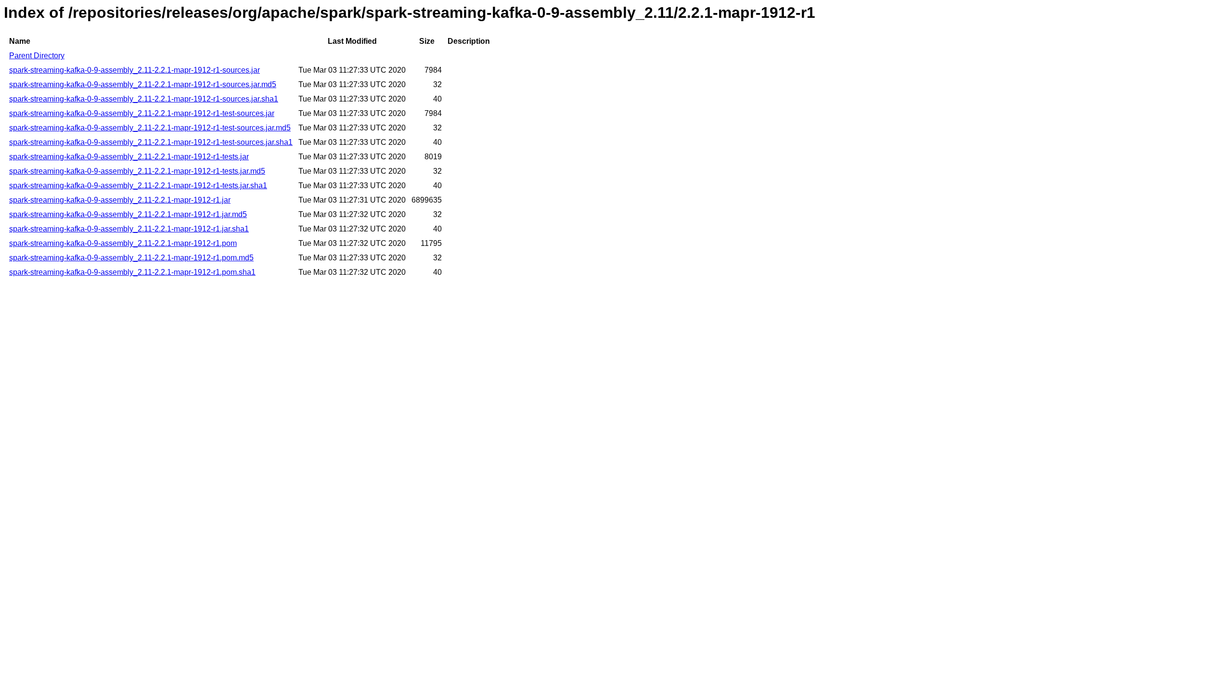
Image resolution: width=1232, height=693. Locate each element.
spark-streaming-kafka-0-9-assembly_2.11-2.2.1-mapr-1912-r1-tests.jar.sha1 (138, 185)
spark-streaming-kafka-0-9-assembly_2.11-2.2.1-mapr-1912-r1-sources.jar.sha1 (143, 99)
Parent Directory (36, 55)
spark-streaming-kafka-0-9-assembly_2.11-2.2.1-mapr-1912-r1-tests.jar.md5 (137, 171)
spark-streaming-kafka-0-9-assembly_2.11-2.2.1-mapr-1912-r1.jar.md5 (128, 214)
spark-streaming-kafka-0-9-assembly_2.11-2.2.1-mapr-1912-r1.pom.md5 (131, 258)
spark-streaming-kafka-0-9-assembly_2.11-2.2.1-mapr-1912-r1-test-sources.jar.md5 (150, 128)
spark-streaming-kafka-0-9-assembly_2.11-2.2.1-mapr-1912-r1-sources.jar (134, 70)
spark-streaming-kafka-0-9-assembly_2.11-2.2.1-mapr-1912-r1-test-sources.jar (141, 113)
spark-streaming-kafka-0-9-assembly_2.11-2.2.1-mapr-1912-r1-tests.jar (129, 157)
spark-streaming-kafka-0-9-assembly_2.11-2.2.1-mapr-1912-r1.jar (120, 200)
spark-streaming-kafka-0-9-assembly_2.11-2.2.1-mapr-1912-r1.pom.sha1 (132, 272)
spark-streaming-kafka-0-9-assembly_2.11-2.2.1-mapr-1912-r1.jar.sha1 (129, 229)
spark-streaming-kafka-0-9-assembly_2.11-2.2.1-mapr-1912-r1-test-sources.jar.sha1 (151, 142)
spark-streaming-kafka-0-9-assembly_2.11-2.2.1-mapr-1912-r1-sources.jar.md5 (142, 84)
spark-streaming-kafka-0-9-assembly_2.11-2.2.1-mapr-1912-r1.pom (123, 243)
